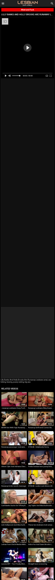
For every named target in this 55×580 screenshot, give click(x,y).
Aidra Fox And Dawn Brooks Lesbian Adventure (41, 544)
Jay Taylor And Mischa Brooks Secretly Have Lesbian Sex (41, 505)
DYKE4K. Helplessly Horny (38, 447)
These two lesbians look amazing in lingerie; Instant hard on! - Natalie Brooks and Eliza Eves (41, 525)
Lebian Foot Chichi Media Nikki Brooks (14, 544)
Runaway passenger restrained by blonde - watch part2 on (14, 447)
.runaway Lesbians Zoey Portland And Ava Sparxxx (14, 408)
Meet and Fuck (27, 10)
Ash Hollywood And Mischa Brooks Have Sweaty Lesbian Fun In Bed (14, 525)
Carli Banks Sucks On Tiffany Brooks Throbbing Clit (14, 505)
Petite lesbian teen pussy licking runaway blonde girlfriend (41, 466)
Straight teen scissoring (37, 564)
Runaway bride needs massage (13, 486)
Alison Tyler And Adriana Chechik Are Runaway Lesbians (14, 466)
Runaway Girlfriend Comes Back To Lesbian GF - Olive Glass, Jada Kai (41, 428)
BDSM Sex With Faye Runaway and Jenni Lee (14, 428)
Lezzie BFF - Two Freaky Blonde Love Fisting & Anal (14, 564)
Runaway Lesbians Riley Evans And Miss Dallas (41, 408)
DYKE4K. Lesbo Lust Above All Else (41, 486)
